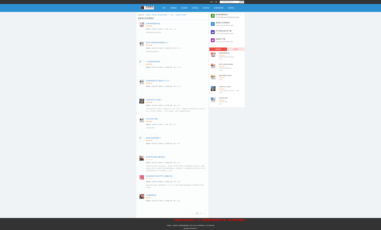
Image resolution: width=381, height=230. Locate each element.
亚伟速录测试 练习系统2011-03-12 (157, 81)
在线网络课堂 (218, 8)
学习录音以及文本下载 (223, 31)
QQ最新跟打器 (151, 195)
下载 (171, 15)
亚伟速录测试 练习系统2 (225, 64)
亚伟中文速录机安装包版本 (226, 98)
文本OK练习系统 (152, 119)
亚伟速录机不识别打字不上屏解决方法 (159, 176)
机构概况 (173, 8)
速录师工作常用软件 (181, 15)
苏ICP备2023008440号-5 (190, 228)
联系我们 (231, 8)
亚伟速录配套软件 (228, 16)
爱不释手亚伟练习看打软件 (155, 157)
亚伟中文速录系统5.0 (153, 138)
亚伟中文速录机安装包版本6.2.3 (157, 42)
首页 (164, 8)
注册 (216, 2)
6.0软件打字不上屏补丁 (154, 100)
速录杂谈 (195, 8)
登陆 (211, 2)
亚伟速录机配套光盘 (153, 23)
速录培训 (206, 8)
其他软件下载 (220, 39)
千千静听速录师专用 (153, 61)
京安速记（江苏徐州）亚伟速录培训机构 (156, 15)
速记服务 (184, 8)
